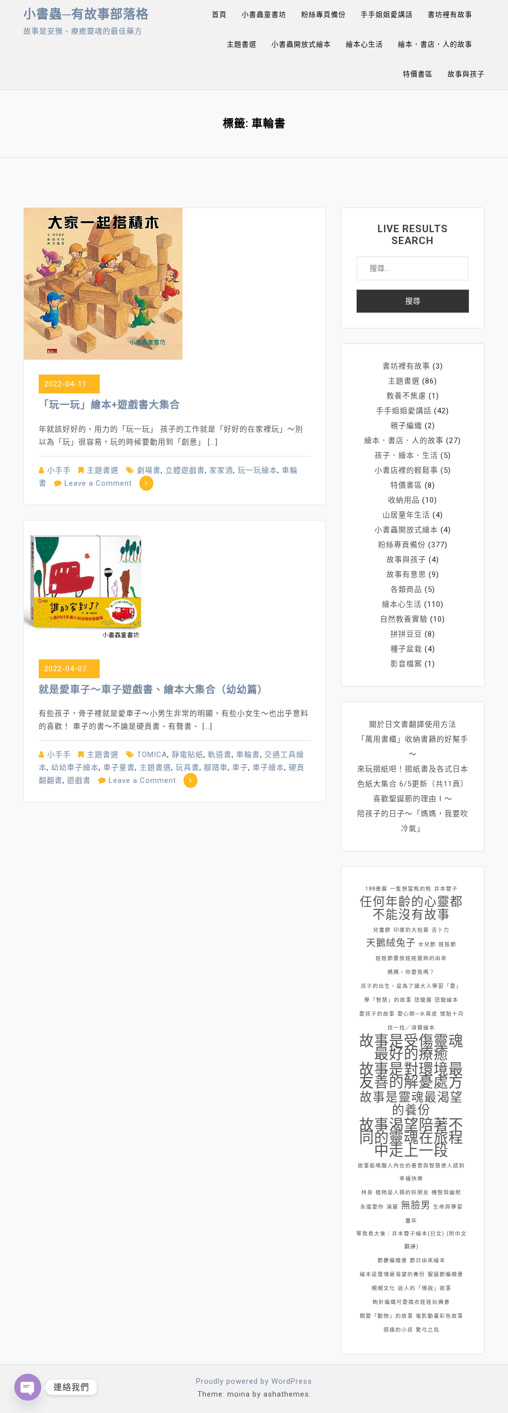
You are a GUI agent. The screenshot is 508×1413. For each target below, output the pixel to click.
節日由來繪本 (427, 1260)
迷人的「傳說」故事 (424, 1288)
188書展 (376, 889)
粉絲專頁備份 (323, 14)
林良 (367, 1192)
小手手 (59, 470)
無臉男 (416, 1205)
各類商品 (406, 589)
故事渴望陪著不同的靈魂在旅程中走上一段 (411, 1137)
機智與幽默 (446, 1192)
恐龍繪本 (446, 1000)
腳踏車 (216, 767)
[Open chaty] (27, 1387)
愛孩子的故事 (377, 1014)
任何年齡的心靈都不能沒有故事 (411, 908)
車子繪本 (268, 767)
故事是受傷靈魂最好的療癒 (411, 1047)
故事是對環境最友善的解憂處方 (411, 1076)
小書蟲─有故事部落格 (86, 14)
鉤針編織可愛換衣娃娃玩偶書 (411, 1302)
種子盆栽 (406, 648)
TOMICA (152, 754)
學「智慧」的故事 (388, 1000)
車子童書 (119, 767)
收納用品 (404, 500)
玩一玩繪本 (257, 470)
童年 (411, 1221)
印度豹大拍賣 (411, 930)
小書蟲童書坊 (264, 14)
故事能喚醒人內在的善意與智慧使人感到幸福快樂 (411, 1172)
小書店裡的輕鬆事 (406, 470)
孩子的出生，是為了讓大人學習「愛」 (411, 986)
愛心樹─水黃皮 (417, 1014)
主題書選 (241, 44)
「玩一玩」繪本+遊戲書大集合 (109, 405)
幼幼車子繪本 (75, 767)
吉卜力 (440, 930)
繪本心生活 (364, 44)
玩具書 (187, 767)
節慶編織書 (392, 1260)
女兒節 (427, 944)
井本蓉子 (446, 889)
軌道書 (220, 754)
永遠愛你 (372, 1207)
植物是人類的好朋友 (402, 1192)
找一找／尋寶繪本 (411, 1028)
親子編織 (406, 425)
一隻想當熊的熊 (411, 889)
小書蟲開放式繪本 (301, 44)
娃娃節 (447, 944)
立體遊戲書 (185, 470)
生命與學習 (448, 1207)
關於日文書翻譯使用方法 (412, 724)
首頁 (219, 14)
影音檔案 (406, 663)
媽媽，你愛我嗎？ (411, 972)
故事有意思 (406, 574)
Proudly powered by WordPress (254, 1381)
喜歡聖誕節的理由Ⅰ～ (412, 798)
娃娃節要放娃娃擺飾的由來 (411, 958)
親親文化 (383, 1288)
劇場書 (149, 470)
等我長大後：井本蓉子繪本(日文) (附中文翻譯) (411, 1240)
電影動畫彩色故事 (439, 1316)
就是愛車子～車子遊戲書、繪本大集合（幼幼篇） (153, 690)
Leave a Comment (98, 483)
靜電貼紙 (187, 754)
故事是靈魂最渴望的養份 (411, 1104)
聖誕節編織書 (445, 1274)
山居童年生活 (406, 515)
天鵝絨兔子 (391, 943)
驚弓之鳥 (428, 1330)
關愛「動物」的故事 (386, 1316)
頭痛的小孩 (398, 1330)
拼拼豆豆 (406, 634)
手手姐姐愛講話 (387, 14)
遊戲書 (79, 780)
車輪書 (248, 754)
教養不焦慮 (406, 395)
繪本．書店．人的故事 (435, 44)
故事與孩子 (466, 74)
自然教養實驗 (404, 619)
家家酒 (221, 470)
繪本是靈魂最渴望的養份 (392, 1274)
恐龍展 (423, 1000)
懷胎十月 (452, 1014)
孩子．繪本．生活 (406, 455)
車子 (240, 767)
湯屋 (392, 1207)
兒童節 (382, 930)
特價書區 (418, 74)
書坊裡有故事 (450, 14)
